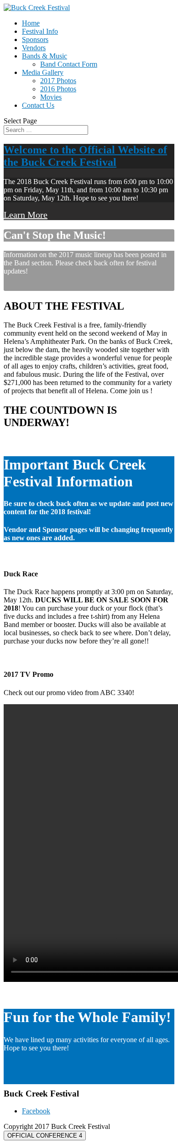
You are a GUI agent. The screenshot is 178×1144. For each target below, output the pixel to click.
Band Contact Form (68, 64)
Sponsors (35, 39)
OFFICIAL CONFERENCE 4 (44, 1135)
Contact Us (38, 105)
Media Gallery (42, 72)
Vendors (34, 48)
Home (31, 23)
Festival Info (40, 31)
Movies (51, 97)
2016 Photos (58, 89)
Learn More (25, 215)
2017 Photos (58, 80)
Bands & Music (44, 56)
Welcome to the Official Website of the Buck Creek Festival (85, 156)
